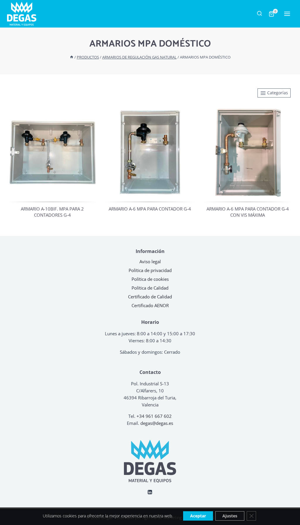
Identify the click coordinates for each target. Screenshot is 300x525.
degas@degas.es (156, 423)
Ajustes (229, 516)
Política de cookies (150, 279)
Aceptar (198, 516)
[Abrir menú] (285, 14)
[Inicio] (72, 57)
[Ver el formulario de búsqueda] (259, 13)
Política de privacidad (150, 270)
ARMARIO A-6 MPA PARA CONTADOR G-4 (150, 209)
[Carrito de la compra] (271, 14)
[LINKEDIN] (150, 492)
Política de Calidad (150, 288)
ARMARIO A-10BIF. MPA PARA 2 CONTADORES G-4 (52, 212)
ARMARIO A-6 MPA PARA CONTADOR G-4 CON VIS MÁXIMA (248, 212)
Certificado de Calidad (150, 297)
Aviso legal (150, 261)
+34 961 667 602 (154, 416)
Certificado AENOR (150, 305)
